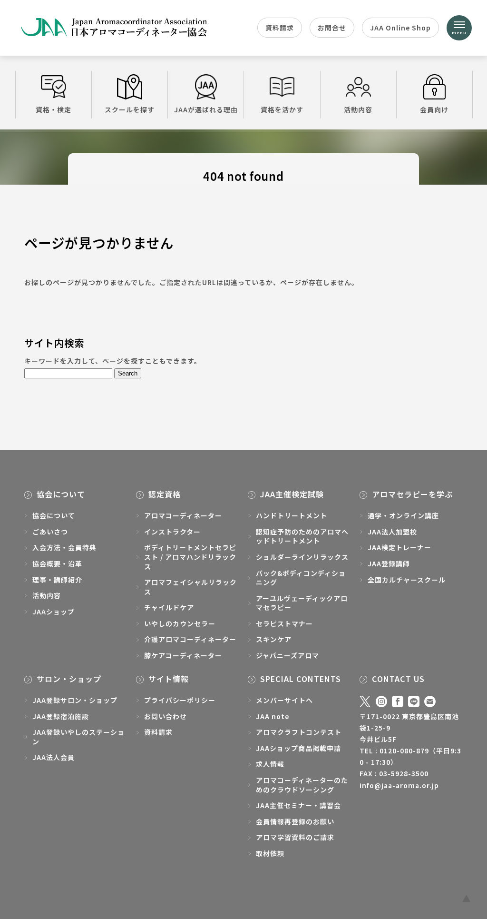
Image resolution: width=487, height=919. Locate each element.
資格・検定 (53, 109)
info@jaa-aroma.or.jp (399, 785)
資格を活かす (282, 109)
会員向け (434, 109)
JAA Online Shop (400, 27)
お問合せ (332, 27)
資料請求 (279, 27)
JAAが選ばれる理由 (206, 109)
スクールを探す (130, 109)
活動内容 (358, 109)
